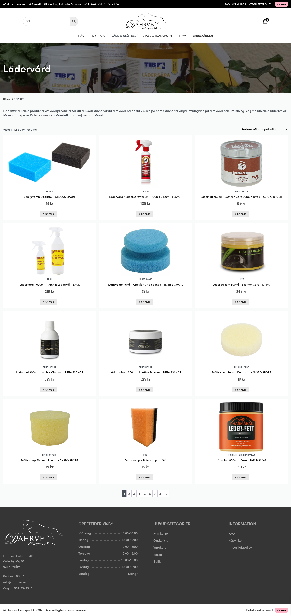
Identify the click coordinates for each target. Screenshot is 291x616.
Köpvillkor (236, 540)
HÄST (82, 35)
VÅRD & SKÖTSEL (124, 35)
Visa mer (48, 213)
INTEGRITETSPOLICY (260, 4)
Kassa (157, 554)
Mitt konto (160, 533)
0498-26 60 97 (13, 576)
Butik (157, 561)
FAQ (227, 4)
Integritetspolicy (240, 547)
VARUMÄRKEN (202, 35)
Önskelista (160, 540)
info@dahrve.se (14, 582)
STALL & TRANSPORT (157, 35)
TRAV (182, 35)
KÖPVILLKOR (239, 4)
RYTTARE (98, 35)
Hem (6, 99)
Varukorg (159, 547)
